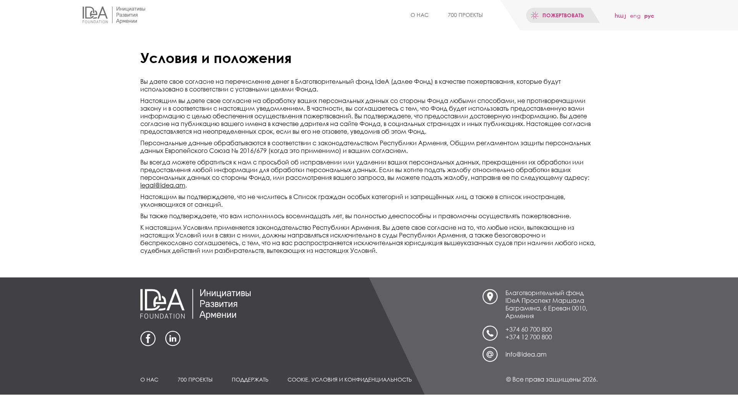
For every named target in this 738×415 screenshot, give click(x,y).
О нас (420, 15)
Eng (635, 15)
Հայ (620, 16)
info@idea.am (526, 354)
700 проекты (465, 15)
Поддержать (250, 379)
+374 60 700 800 (528, 329)
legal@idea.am (162, 185)
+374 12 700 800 (528, 337)
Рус (649, 15)
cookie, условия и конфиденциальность (350, 379)
